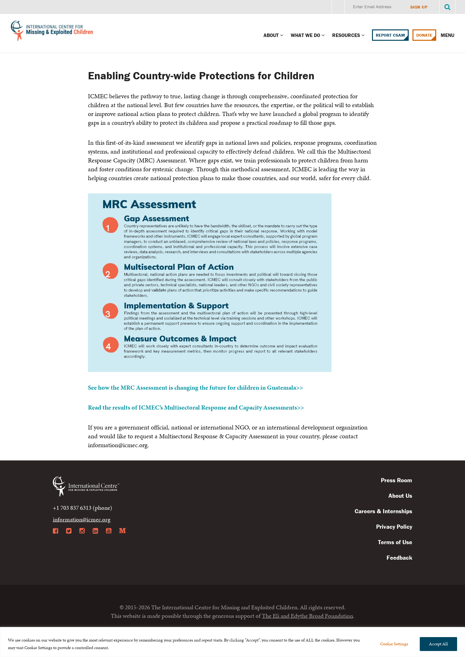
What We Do (305, 35)
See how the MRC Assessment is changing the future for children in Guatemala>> (195, 387)
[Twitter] (68, 531)
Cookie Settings (394, 644)
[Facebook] (55, 531)
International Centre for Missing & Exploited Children (52, 32)
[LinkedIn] (95, 531)
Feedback (399, 557)
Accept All (438, 644)
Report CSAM (390, 35)
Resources (346, 35)
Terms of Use (395, 542)
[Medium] (122, 531)
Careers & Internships (383, 511)
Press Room (396, 480)
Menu (448, 35)
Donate (424, 35)
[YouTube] (108, 531)
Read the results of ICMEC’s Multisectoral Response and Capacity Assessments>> (196, 407)
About (271, 35)
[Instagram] (82, 531)
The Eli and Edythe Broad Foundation (307, 615)
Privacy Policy (394, 526)
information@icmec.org (81, 519)
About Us (400, 495)
